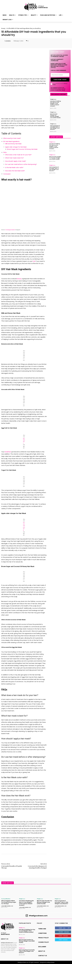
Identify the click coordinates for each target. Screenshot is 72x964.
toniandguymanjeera (10, 229)
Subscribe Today (60, 79)
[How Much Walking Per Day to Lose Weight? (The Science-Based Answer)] (66, 102)
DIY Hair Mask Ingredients (11, 141)
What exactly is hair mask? (12, 138)
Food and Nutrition (5, 898)
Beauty (3, 28)
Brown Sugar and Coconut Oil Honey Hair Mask (22, 149)
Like (69, 928)
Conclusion (7, 174)
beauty (19, 279)
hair (34, 261)
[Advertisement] (24, 102)
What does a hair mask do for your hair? (18, 155)
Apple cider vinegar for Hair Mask (16, 147)
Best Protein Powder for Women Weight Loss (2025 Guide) (55, 115)
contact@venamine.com (7, 906)
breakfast (8, 452)
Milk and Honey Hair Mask (13, 144)
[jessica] (3, 40)
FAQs (5, 152)
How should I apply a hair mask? (15, 161)
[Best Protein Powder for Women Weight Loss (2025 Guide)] (66, 115)
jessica (8, 41)
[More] (49, 45)
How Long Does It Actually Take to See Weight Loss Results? (55, 127)
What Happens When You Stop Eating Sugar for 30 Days (8, 902)
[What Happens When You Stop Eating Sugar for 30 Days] (9, 892)
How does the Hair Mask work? (15, 171)
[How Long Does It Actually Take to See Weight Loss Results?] (66, 126)
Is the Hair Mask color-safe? (14, 167)
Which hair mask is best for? (14, 158)
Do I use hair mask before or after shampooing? (21, 164)
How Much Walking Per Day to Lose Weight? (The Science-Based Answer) (55, 103)
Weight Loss (53, 99)
